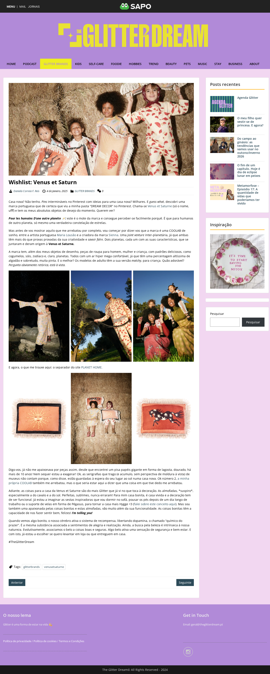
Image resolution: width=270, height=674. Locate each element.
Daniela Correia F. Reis (26, 191)
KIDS (78, 64)
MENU (11, 6)
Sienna (113, 235)
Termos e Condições (71, 641)
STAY (217, 64)
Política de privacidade (17, 641)
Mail (22, 6)
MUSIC (202, 64)
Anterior (17, 583)
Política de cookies (45, 641)
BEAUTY (171, 64)
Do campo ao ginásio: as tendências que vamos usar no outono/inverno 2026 (248, 147)
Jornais (34, 6)
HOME (11, 64)
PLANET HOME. (92, 367)
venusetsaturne (54, 567)
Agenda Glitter (247, 98)
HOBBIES (135, 64)
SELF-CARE (96, 64)
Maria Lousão (66, 235)
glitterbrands (31, 567)
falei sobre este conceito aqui (155, 504)
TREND (153, 64)
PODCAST (29, 64)
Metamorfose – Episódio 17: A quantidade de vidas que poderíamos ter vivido (248, 194)
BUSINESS (235, 64)
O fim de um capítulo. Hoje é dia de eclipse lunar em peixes (248, 170)
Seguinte (185, 583)
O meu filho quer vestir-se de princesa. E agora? (250, 121)
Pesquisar (217, 314)
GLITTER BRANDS (56, 64)
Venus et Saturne (160, 206)
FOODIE (116, 64)
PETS (187, 64)
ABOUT (254, 64)
